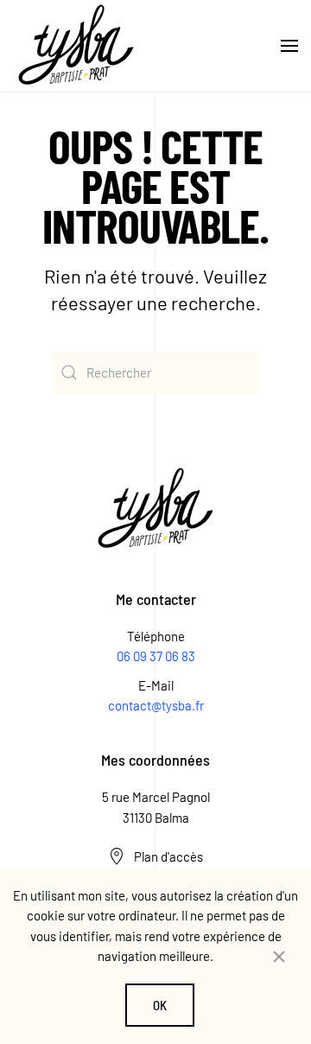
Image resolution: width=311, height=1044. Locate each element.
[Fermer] (279, 957)
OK (160, 1005)
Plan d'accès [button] (168, 856)
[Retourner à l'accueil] (76, 46)
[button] (289, 46)
